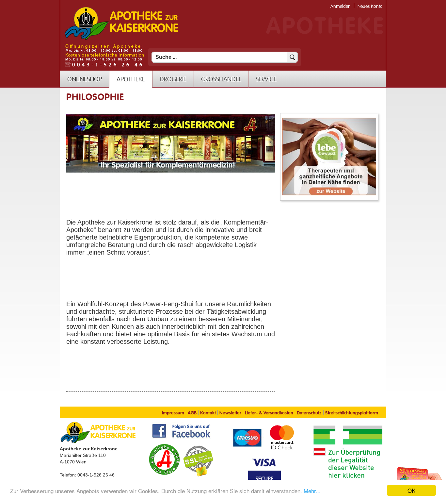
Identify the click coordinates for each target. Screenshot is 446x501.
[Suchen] (292, 57)
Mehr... (312, 491)
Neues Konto (370, 6)
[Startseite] (121, 39)
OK (411, 490)
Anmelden (340, 6)
